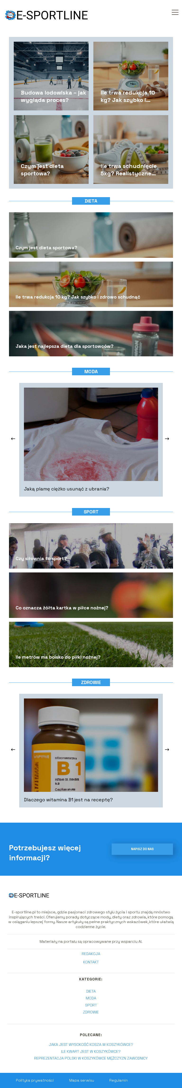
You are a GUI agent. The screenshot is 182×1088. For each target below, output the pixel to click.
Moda (91, 371)
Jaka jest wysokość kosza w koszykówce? (91, 1044)
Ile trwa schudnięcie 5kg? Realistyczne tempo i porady (128, 169)
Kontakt (91, 962)
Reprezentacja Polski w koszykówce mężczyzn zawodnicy (91, 1058)
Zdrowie (91, 682)
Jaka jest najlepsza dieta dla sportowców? (65, 346)
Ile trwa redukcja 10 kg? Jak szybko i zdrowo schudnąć (127, 96)
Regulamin (118, 1080)
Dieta (91, 201)
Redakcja (91, 954)
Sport (91, 512)
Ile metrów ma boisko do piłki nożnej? (58, 657)
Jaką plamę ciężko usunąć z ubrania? (66, 489)
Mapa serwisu (81, 1080)
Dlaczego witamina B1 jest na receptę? (68, 800)
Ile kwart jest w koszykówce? (91, 1051)
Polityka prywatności (35, 1080)
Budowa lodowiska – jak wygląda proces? (53, 96)
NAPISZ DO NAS (142, 849)
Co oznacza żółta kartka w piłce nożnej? (62, 608)
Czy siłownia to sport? (41, 558)
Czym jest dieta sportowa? (42, 169)
